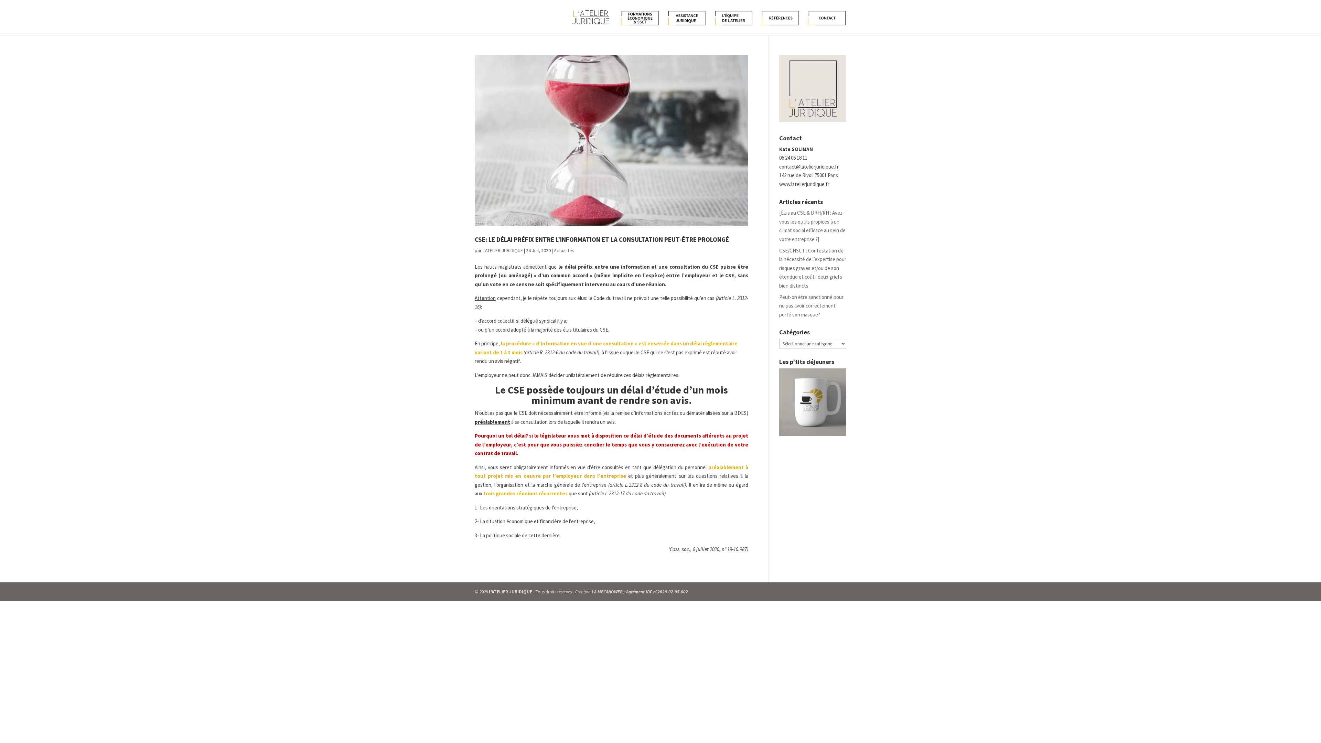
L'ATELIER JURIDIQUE (503, 250)
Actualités (564, 250)
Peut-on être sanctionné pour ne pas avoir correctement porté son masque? (811, 306)
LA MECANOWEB (607, 592)
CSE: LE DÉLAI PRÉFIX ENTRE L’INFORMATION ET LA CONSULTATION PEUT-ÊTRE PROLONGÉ (602, 239)
